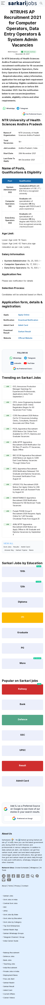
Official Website (25, 338)
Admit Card (23, 325)
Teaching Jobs (9, 964)
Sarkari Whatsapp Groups (13, 933)
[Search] (41, 3)
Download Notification (28, 320)
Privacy (17, 886)
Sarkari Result (24, 331)
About (4, 886)
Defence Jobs (8, 956)
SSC (5, 907)
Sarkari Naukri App (10, 930)
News (31, 550)
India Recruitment (10, 968)
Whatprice (34, 868)
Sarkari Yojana (21, 550)
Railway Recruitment (11, 953)
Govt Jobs (7, 547)
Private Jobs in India (11, 971)
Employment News (10, 975)
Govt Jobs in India (10, 900)
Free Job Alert (8, 979)
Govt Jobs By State (10, 915)
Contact (25, 886)
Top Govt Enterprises (11, 926)
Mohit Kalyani (12, 52)
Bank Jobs (7, 960)
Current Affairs (9, 994)
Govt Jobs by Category (12, 922)
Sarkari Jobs (8, 896)
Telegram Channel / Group (13, 937)
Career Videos (9, 998)
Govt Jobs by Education (12, 918)
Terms (10, 886)
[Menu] (3, 3)
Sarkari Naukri (8, 983)
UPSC (5, 911)
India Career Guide (10, 941)
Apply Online (23, 315)
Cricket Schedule (22, 868)
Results (16, 547)
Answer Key (9, 550)
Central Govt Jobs (10, 903)
